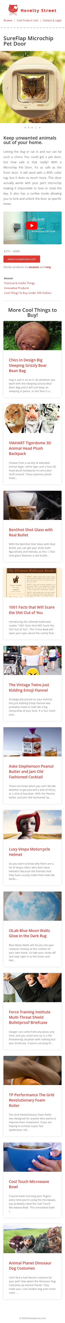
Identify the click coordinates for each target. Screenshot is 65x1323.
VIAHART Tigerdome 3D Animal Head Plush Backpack (30, 448)
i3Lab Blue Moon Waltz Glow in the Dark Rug (29, 933)
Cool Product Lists (27, 20)
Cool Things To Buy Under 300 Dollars (27, 293)
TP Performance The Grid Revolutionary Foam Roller (31, 1100)
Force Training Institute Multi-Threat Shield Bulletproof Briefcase (29, 1017)
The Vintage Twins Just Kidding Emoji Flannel (29, 687)
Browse (8, 20)
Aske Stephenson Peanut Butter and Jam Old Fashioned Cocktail (31, 771)
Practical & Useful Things (19, 283)
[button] (21, 259)
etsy (48, 267)
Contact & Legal (52, 20)
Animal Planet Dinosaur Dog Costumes (30, 1265)
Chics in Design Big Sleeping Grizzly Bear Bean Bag (28, 365)
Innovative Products (16, 288)
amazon (34, 267)
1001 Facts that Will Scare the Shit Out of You (32, 610)
